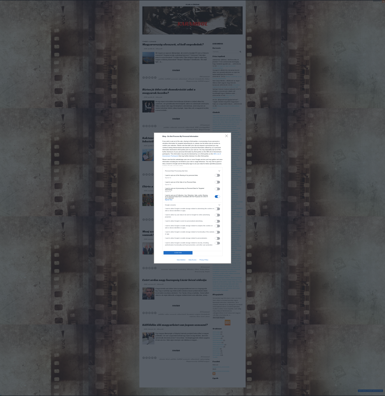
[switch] (217, 175)
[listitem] (192, 171)
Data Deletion (181, 260)
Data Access (192, 260)
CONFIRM (178, 252)
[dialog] (192, 198)
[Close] (227, 136)
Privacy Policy (204, 260)
